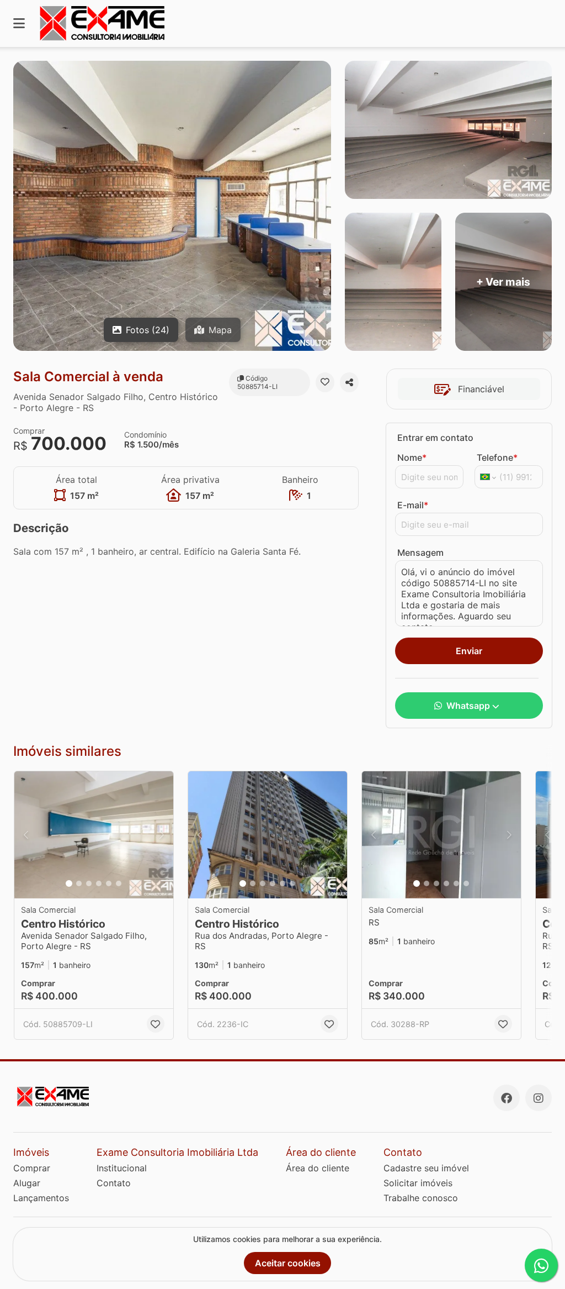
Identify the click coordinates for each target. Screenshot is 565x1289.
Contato (114, 1182)
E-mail (412, 505)
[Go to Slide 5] (108, 883)
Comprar (31, 1168)
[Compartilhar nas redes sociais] (349, 382)
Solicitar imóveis (417, 1182)
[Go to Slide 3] (89, 883)
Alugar (26, 1182)
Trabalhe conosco (420, 1197)
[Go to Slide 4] (99, 883)
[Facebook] (506, 1098)
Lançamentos (41, 1197)
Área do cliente (317, 1168)
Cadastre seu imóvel (426, 1168)
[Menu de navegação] (19, 23)
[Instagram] (538, 1098)
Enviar (469, 650)
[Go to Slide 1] (69, 883)
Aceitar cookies (288, 1263)
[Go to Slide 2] (79, 883)
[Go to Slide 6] (118, 883)
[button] (93, 834)
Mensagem (420, 552)
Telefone (497, 457)
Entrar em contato (435, 437)
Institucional (122, 1168)
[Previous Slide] (26, 834)
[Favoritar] (325, 382)
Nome (412, 457)
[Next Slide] (161, 834)
